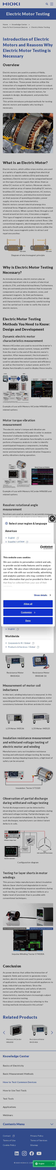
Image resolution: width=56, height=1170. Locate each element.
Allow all (28, 604)
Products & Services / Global (21, 647)
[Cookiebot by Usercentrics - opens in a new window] (40, 547)
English (11, 538)
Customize (26, 612)
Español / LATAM (16, 542)
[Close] (52, 518)
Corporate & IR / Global (19, 643)
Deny (28, 620)
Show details (40, 595)
